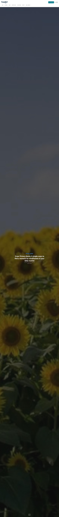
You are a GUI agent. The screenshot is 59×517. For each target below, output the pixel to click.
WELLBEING (31, 253)
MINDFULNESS (27, 253)
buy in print (51, 2)
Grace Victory (27, 262)
